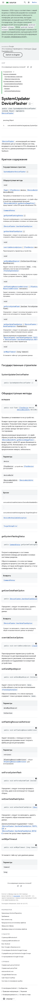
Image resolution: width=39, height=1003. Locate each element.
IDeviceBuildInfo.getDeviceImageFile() (19, 203)
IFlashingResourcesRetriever (15, 762)
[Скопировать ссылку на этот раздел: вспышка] (12, 400)
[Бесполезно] (31, 67)
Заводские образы (8, 926)
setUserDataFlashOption (13, 324)
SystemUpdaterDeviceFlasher (15, 172)
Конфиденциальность (10, 994)
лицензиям (16, 896)
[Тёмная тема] (36, 380)
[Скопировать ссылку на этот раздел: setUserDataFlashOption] (27, 799)
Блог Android (6, 944)
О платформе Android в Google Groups (14, 950)
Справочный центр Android (11, 965)
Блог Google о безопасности (11, 947)
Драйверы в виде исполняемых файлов (14, 929)
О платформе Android (9, 988)
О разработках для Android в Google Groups (16, 953)
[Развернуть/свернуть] (13, 72)
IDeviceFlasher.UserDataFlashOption (18, 226)
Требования (5, 916)
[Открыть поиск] (25, 2)
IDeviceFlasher (8, 113)
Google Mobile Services (9, 974)
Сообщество (22, 988)
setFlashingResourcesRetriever (16, 287)
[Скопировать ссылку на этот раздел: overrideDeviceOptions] (26, 638)
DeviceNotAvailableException (15, 518)
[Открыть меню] (3, 2)
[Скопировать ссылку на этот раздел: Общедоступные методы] (34, 393)
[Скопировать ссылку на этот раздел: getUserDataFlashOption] (27, 591)
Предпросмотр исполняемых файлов (14, 923)
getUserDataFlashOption (13, 231)
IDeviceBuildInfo (23, 410)
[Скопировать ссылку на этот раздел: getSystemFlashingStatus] (27, 536)
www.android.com (8, 971)
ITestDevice (15, 190)
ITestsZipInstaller (11, 271)
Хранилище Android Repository (12, 913)
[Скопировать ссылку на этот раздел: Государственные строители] (4, 368)
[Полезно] (28, 67)
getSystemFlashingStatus (13, 216)
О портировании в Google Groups (12, 956)
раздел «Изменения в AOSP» (15, 37)
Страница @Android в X (9, 937)
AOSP (3, 63)
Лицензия (23, 991)
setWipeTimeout (10, 352)
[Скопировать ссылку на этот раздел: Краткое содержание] (30, 159)
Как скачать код (7, 919)
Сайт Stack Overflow (8, 978)
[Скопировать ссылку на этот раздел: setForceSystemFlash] (24, 773)
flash (6, 190)
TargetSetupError (10, 526)
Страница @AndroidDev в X (11, 941)
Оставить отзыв (25, 994)
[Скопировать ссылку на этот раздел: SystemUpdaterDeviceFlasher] (31, 375)
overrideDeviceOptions (13, 247)
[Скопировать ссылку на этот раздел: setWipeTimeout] (19, 839)
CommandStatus (9, 210)
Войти (34, 2)
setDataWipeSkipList (12, 261)
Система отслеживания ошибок (12, 981)
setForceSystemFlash (12, 306)
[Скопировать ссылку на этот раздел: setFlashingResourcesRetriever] (33, 722)
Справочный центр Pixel (9, 968)
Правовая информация (10, 991)
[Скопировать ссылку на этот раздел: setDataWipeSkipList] (23, 669)
